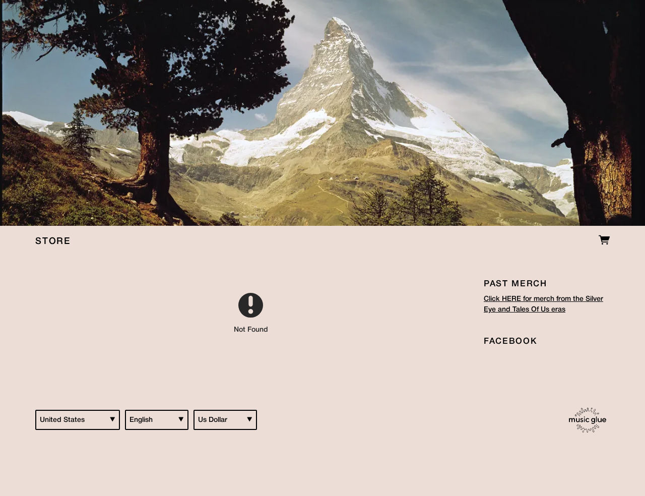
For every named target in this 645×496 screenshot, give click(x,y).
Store (53, 241)
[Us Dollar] (225, 420)
